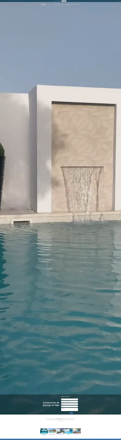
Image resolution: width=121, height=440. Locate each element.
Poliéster (68, 434)
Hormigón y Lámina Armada (44, 434)
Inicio (54, 4)
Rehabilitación (68, 4)
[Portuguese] (79, 2)
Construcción (63, 4)
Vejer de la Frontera (64, 418)
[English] (78, 2)
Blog (79, 4)
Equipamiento (72, 4)
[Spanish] (77, 2)
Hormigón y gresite (52, 434)
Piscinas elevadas (60, 434)
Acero (77, 434)
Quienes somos (58, 4)
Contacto (76, 4)
